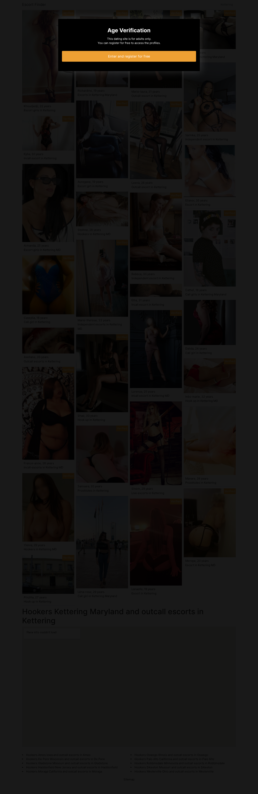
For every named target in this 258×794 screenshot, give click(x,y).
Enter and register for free (129, 56)
